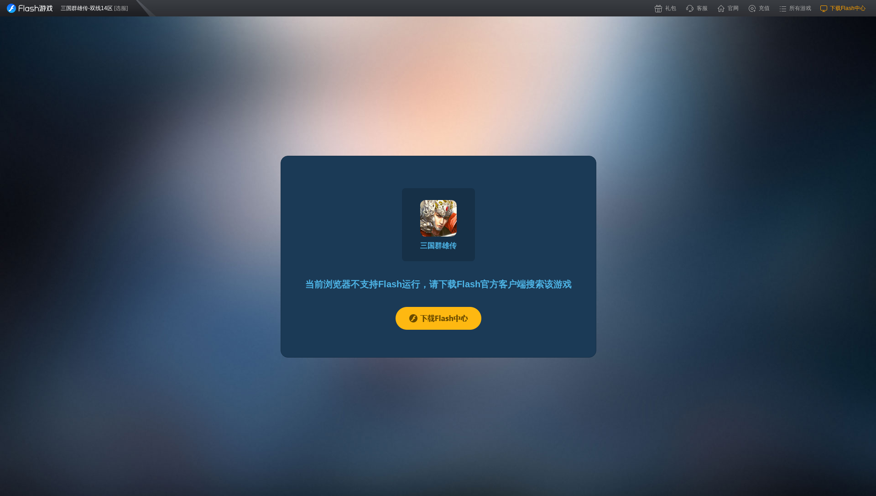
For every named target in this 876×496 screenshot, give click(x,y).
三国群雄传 (438, 245)
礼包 (670, 8)
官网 (733, 8)
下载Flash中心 (438, 318)
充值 (764, 8)
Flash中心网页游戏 (29, 8)
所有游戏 (800, 8)
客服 (702, 8)
